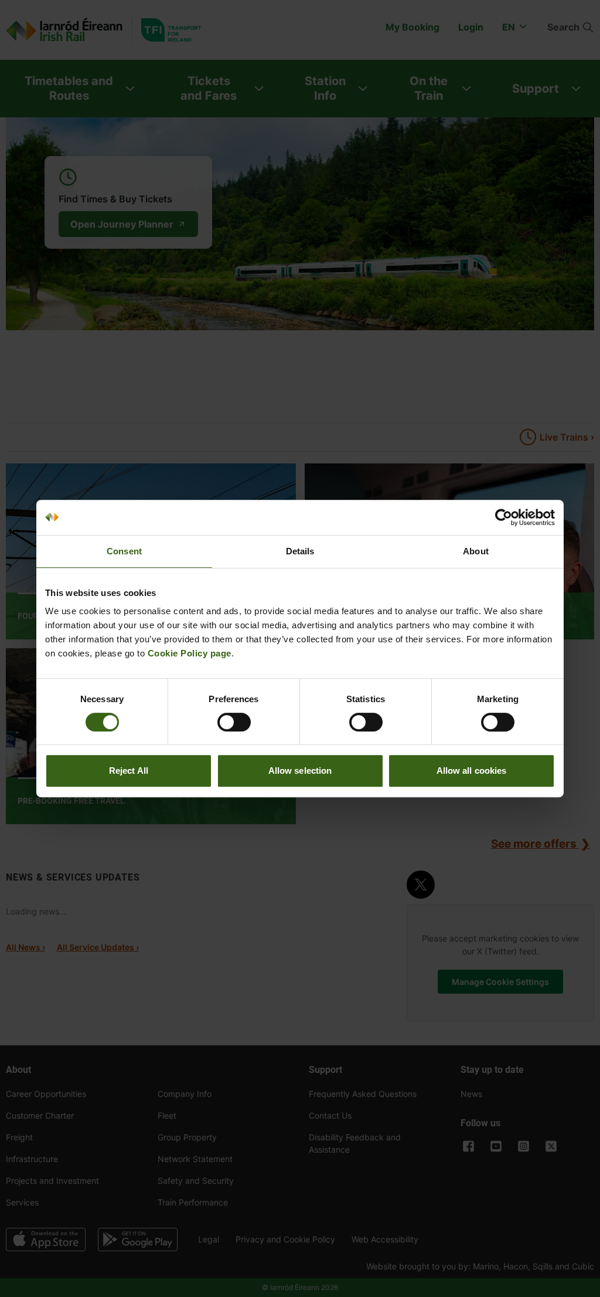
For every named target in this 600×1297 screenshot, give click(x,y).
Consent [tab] (124, 551)
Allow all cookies (472, 771)
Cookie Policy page (189, 653)
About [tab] (476, 551)
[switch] (234, 722)
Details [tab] (300, 551)
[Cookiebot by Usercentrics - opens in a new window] (503, 517)
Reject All (128, 771)
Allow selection (300, 771)
